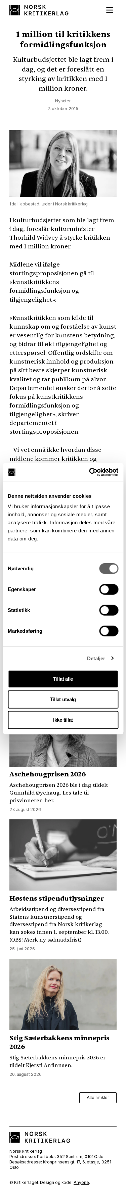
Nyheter (63, 100)
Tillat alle (63, 679)
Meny (109, 10)
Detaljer (96, 658)
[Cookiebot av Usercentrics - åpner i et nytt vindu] (89, 472)
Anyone (81, 1182)
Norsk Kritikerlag (39, 10)
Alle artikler (98, 1097)
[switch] (108, 589)
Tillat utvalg (63, 699)
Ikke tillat (63, 720)
